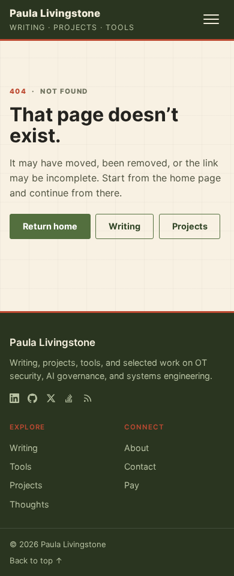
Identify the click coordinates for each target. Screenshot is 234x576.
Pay (131, 485)
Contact (140, 466)
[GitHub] (32, 398)
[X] (51, 398)
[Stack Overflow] (69, 398)
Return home (50, 226)
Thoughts (29, 504)
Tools (21, 466)
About (136, 448)
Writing (124, 226)
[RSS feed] (87, 398)
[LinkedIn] (14, 398)
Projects (190, 226)
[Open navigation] (211, 19)
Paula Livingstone (52, 342)
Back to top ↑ (36, 560)
